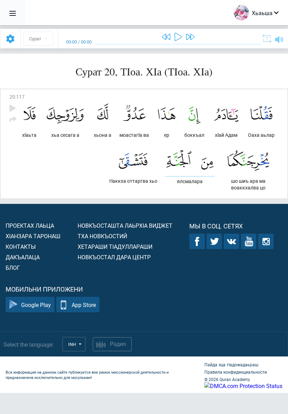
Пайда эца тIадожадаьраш (231, 364)
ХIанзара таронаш (33, 236)
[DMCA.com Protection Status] (243, 385)
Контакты (21, 246)
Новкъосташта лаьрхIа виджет (125, 225)
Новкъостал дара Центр (114, 257)
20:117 (17, 96)
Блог (13, 267)
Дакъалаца (23, 257)
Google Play (36, 304)
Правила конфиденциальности (235, 372)
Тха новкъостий (102, 236)
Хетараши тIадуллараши (115, 246)
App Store (84, 304)
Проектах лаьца (30, 225)
